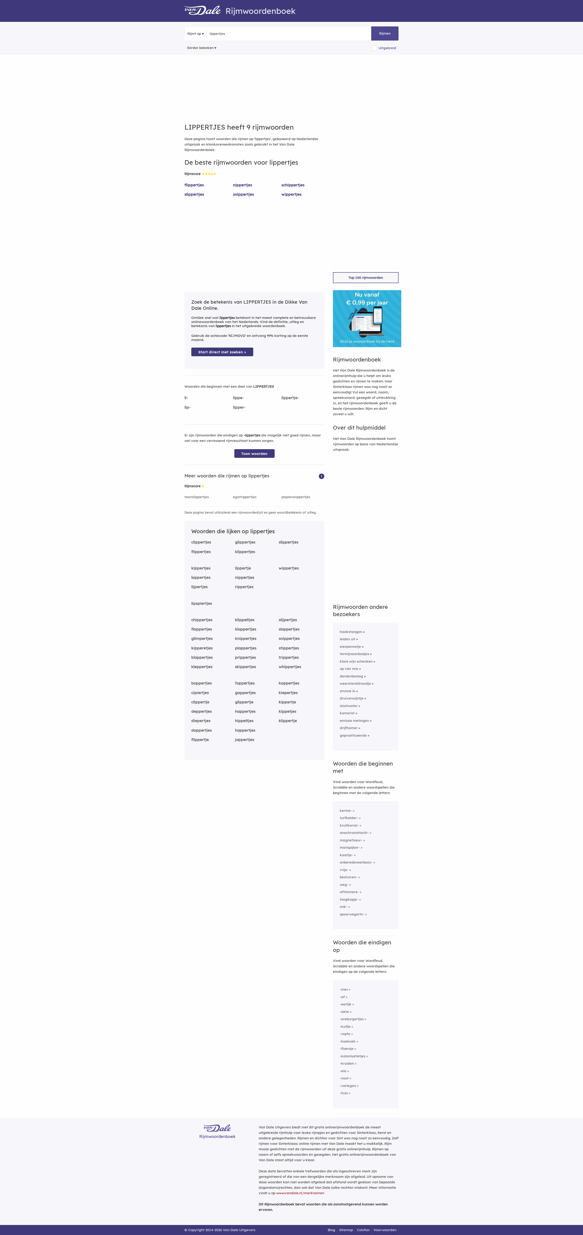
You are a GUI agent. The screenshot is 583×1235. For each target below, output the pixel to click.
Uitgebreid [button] (387, 48)
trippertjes (289, 657)
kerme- (346, 810)
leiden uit (347, 639)
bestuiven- (348, 877)
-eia (343, 1071)
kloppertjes (245, 629)
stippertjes (289, 648)
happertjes (245, 711)
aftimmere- (349, 892)
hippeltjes (244, 720)
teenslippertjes (196, 497)
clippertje (200, 701)
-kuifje (345, 1026)
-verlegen (348, 1086)
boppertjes (201, 683)
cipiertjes (200, 692)
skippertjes (245, 666)
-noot (344, 1078)
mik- (343, 906)
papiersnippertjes (295, 497)
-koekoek (347, 1041)
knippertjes (245, 638)
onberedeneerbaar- (356, 862)
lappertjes (200, 577)
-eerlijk (345, 1004)
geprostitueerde (353, 735)
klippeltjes (244, 619)
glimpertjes (202, 638)
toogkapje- (349, 899)
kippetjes (287, 711)
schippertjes (292, 184)
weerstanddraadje (355, 683)
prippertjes (245, 657)
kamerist (347, 713)
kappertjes (289, 683)
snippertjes (243, 194)
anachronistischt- (354, 832)
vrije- (344, 870)
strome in (347, 691)
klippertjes (245, 551)
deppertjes (201, 711)
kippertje (287, 701)
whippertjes (290, 666)
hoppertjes (245, 730)
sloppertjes (289, 629)
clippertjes (201, 542)
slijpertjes (288, 619)
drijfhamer (349, 728)
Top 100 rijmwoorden (365, 277)
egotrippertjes (244, 497)
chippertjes (201, 619)
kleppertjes (201, 666)
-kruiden (347, 1063)
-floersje (346, 1048)
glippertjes (245, 542)
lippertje (243, 568)
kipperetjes (202, 648)
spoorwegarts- (352, 914)
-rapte (345, 1034)
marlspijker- (350, 847)
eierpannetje (350, 646)
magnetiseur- (351, 840)
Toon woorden (254, 453)
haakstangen (351, 632)
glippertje (244, 701)
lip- (187, 407)
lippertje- (290, 397)
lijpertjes (199, 586)
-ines (344, 989)
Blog (331, 1230)
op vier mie (349, 668)
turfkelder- (349, 818)
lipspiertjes (201, 603)
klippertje (288, 720)
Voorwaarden (384, 1230)
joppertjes (244, 739)
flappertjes (201, 629)
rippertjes (244, 586)
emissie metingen (354, 720)
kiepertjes (288, 692)
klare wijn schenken (356, 661)
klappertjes (202, 657)
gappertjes (245, 692)
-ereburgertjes (352, 1019)
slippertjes (194, 194)
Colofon (363, 1230)
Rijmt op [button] (194, 33)
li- (186, 397)
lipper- (239, 407)
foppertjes (245, 683)
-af (342, 997)
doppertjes (201, 730)
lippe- (238, 397)
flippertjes (194, 184)
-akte (344, 1012)
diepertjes (200, 720)
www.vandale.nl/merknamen (300, 1193)
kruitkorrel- (349, 825)
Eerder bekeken (200, 48)
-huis (344, 1093)
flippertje (200, 739)
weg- (344, 884)
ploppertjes (245, 648)
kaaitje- (346, 855)
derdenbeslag (351, 676)
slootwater (349, 706)
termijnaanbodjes (354, 654)
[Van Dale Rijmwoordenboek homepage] (204, 11)
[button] (321, 476)
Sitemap (346, 1230)
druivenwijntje (351, 698)
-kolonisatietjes (352, 1056)
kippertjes (200, 568)
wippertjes (291, 194)
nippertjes (242, 184)
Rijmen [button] (385, 33)
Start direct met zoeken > (222, 352)
